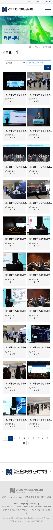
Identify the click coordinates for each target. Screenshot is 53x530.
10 (24, 443)
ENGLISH (48, 2)
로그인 (28, 2)
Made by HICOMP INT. (34, 521)
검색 (47, 67)
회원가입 (38, 2)
